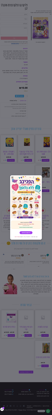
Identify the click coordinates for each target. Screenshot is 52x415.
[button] (12, 177)
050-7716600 (17, 236)
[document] (26, 207)
